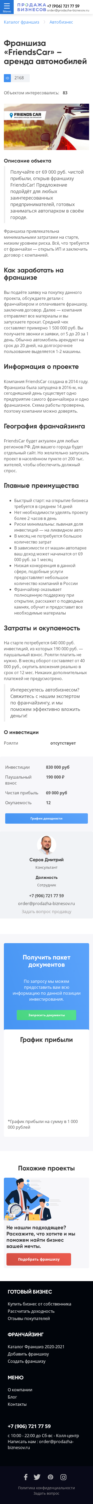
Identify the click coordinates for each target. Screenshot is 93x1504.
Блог (12, 1397)
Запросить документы (46, 1015)
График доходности (46, 818)
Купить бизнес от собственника (39, 1304)
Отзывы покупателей (29, 1318)
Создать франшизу (26, 1361)
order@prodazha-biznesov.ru (68, 10)
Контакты (17, 1404)
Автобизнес (61, 22)
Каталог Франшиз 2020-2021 (36, 1347)
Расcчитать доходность (31, 1311)
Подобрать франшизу (39, 1259)
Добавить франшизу (28, 1354)
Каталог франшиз (21, 22)
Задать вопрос (46, 1493)
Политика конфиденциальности (46, 1487)
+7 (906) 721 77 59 (63, 6)
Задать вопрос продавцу (46, 911)
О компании (20, 1390)
